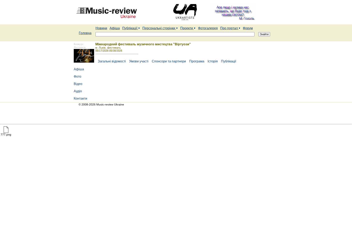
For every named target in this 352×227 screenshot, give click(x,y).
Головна (85, 33)
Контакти (80, 98)
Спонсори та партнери (169, 61)
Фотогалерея (208, 28)
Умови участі (139, 61)
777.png (6, 134)
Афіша (115, 28)
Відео (78, 84)
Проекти (187, 28)
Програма (197, 61)
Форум (248, 28)
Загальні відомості (111, 61)
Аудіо (78, 91)
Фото (78, 76)
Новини (101, 28)
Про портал (229, 28)
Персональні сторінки (159, 28)
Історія (213, 61)
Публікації (130, 28)
